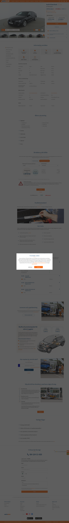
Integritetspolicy (34, 263)
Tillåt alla (38, 267)
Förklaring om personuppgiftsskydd (39, 262)
